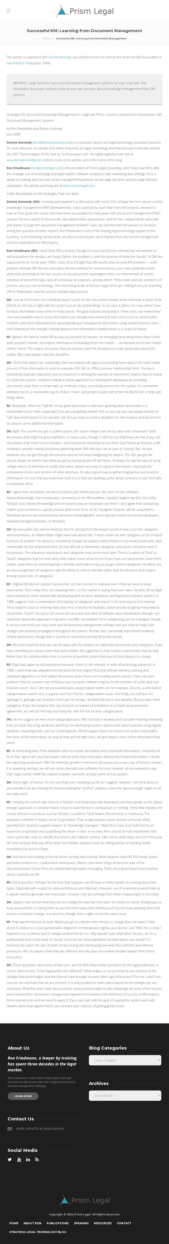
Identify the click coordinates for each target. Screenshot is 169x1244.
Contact (124, 1223)
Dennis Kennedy (59, 57)
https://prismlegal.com (79, 185)
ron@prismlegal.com (46, 168)
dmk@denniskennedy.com (52, 142)
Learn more (23, 1096)
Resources (103, 1223)
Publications (58, 1223)
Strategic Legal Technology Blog (37, 1232)
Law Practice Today (20, 63)
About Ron (32, 1223)
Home (46, 38)
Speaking (81, 1223)
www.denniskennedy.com (24, 160)
